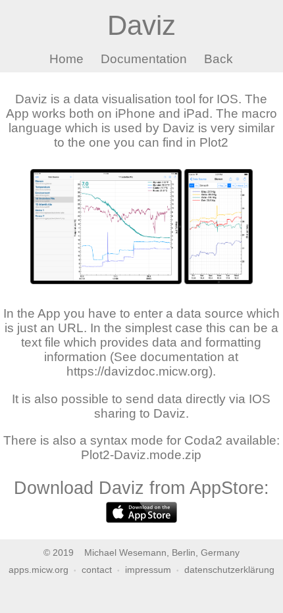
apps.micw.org (38, 569)
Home (66, 59)
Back (218, 59)
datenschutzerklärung (229, 569)
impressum (148, 569)
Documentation (144, 59)
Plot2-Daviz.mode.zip (141, 455)
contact (97, 569)
